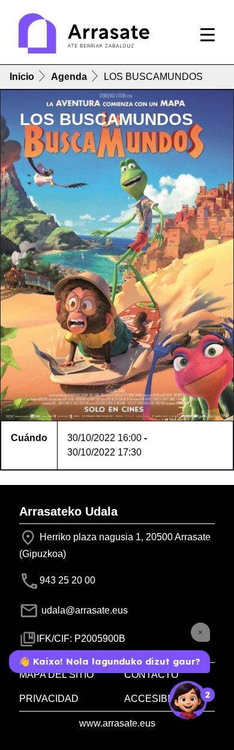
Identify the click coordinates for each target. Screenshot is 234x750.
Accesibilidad (161, 699)
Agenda (69, 77)
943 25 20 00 (67, 580)
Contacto (151, 674)
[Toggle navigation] (207, 35)
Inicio (22, 77)
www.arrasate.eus (117, 723)
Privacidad (49, 699)
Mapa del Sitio (56, 674)
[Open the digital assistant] (188, 700)
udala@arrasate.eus (83, 610)
